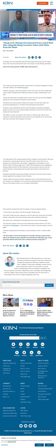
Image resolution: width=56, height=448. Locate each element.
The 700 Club (42, 386)
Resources (23, 374)
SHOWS (40, 383)
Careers (5, 394)
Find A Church (25, 371)
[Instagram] (30, 426)
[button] (50, 3)
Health (22, 394)
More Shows (42, 397)
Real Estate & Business (42, 376)
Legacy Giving (42, 366)
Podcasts (23, 413)
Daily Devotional (26, 363)
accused (11, 90)
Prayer (22, 366)
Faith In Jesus (25, 368)
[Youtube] (21, 426)
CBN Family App (43, 399)
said (39, 115)
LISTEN (22, 408)
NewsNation (15, 225)
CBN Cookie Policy (12, 442)
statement (32, 163)
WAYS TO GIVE (43, 361)
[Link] (39, 57)
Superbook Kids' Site (10, 416)
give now (42, 3)
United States (25, 386)
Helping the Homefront (7, 369)
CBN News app (42, 238)
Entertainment (25, 397)
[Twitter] (32, 57)
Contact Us (7, 389)
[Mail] (36, 57)
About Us (6, 397)
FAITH (22, 361)
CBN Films (6, 373)
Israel (22, 391)
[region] (28, 442)
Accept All (39, 445)
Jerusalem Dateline (44, 394)
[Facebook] (29, 57)
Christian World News (45, 389)
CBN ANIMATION (9, 408)
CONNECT (6, 383)
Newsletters (7, 386)
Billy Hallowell (8, 51)
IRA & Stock (42, 368)
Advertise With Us (9, 391)
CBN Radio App (25, 416)
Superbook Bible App (10, 413)
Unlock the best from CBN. (11, 282)
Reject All (49, 445)
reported (25, 87)
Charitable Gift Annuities (43, 372)
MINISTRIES (7, 361)
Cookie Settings (4, 445)
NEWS (22, 383)
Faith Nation (42, 391)
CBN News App (25, 402)
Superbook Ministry (9, 410)
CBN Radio (24, 410)
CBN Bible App (25, 377)
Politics (22, 399)
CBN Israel (6, 366)
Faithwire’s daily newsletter (18, 238)
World (22, 389)
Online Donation (43, 363)
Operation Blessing (9, 363)
